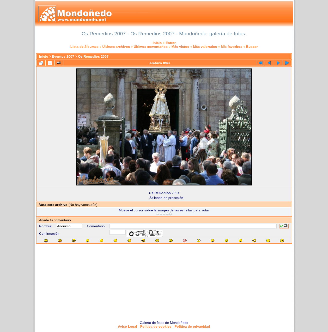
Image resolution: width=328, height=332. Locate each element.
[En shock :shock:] (198, 240)
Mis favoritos (231, 47)
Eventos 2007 (63, 56)
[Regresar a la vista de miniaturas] (41, 63)
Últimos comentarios (151, 47)
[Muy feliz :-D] (74, 240)
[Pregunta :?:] (282, 240)
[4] (167, 213)
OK (286, 226)
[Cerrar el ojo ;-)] (240, 240)
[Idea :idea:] (254, 240)
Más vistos (180, 47)
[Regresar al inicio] (260, 63)
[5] (170, 213)
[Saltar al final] (287, 63)
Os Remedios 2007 (93, 56)
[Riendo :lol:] (46, 240)
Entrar (171, 43)
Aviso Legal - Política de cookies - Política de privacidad (164, 326)
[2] (161, 213)
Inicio (157, 43)
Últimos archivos (116, 47)
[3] (164, 213)
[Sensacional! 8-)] (143, 240)
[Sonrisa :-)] (87, 240)
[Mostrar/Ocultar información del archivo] (50, 63)
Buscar (252, 47)
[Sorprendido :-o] (157, 240)
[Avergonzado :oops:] (185, 240)
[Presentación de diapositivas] (59, 63)
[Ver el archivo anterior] (269, 63)
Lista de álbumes (84, 47)
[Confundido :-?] (171, 240)
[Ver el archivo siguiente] (278, 63)
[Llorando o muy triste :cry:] (129, 240)
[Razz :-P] (60, 240)
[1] (157, 213)
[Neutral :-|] (101, 240)
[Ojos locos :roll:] (226, 240)
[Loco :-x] (212, 240)
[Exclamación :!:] (268, 240)
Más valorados (205, 47)
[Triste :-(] (115, 240)
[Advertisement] (164, 281)
